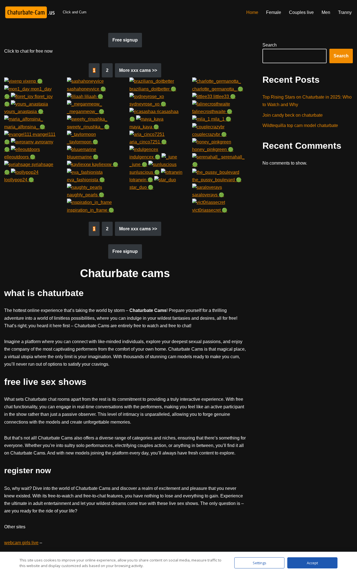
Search (269, 45)
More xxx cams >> (138, 70)
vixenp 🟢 (32, 81)
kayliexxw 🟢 (104, 164)
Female (273, 12)
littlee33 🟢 (224, 96)
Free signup (125, 40)
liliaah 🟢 (93, 96)
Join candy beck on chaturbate (292, 115)
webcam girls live (21, 542)
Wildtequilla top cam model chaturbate (300, 125)
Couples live (301, 12)
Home (252, 12)
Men (326, 12)
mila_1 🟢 (220, 119)
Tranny (345, 12)
